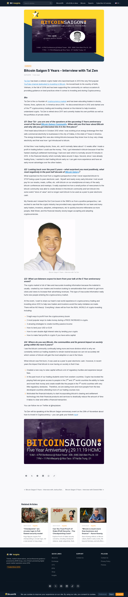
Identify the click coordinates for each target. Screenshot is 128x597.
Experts (91, 3)
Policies (103, 565)
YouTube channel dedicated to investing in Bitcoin (44, 84)
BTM (53, 568)
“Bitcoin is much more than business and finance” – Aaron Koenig (92, 531)
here (76, 415)
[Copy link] (54, 476)
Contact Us (80, 558)
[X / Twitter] (32, 476)
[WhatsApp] (48, 476)
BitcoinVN (59, 3)
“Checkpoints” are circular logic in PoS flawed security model (33, 531)
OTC (53, 565)
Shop (53, 572)
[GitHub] (78, 586)
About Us (55, 558)
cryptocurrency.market (57, 101)
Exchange (55, 561)
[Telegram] (37, 476)
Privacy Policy (105, 561)
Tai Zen (27, 81)
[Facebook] (26, 476)
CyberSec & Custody (103, 3)
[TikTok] (72, 586)
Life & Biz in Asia (72, 3)
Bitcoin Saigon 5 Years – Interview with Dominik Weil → (84, 490)
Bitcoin (83, 3)
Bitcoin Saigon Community (53, 124)
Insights (54, 575)
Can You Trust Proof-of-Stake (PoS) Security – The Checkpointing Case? (64, 531)
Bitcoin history (72, 172)
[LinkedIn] (43, 476)
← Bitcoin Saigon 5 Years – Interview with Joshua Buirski (44, 490)
